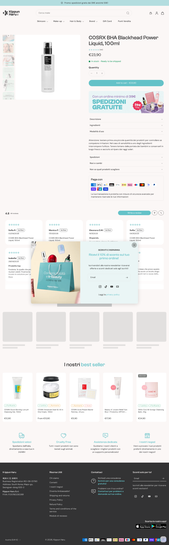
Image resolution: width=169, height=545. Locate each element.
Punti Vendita (124, 21)
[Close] (134, 245)
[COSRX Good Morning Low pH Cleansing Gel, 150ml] (17, 387)
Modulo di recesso (58, 516)
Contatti (53, 482)
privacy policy (113, 294)
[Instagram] (136, 496)
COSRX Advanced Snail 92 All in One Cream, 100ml (50, 411)
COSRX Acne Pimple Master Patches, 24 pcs (82, 411)
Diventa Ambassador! (60, 491)
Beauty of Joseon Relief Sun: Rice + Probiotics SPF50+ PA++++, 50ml (116, 411)
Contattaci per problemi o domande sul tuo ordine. (111, 492)
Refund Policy (56, 504)
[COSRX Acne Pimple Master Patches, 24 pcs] (84, 387)
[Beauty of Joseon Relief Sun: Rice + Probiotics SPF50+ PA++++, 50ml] (118, 387)
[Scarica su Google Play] (159, 526)
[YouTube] (149, 496)
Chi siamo (54, 478)
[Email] (156, 496)
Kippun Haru (59, 539)
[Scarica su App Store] (143, 526)
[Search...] (128, 13)
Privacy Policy (56, 500)
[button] (126, 83)
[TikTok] (142, 496)
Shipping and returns (60, 495)
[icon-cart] (162, 13)
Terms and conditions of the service (63, 510)
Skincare (41, 21)
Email (136, 478)
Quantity (94, 67)
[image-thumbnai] (8, 35)
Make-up (57, 21)
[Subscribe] (163, 478)
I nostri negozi (56, 487)
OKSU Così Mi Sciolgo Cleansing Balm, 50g (151, 411)
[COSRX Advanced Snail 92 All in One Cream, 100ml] (51, 387)
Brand (92, 21)
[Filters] (154, 213)
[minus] (91, 73)
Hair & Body (75, 21)
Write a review (134, 212)
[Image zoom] (47, 67)
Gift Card (107, 21)
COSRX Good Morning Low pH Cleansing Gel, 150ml (16, 411)
